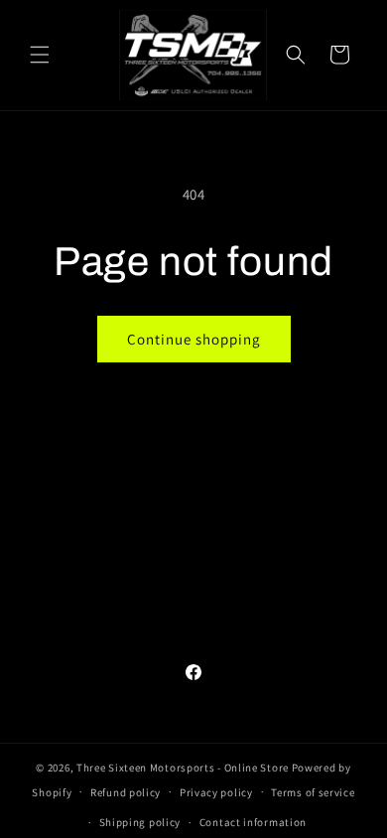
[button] (40, 54)
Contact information (253, 822)
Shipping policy (140, 822)
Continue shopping (194, 339)
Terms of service (312, 792)
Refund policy (125, 792)
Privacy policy (216, 792)
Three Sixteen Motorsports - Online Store (182, 767)
